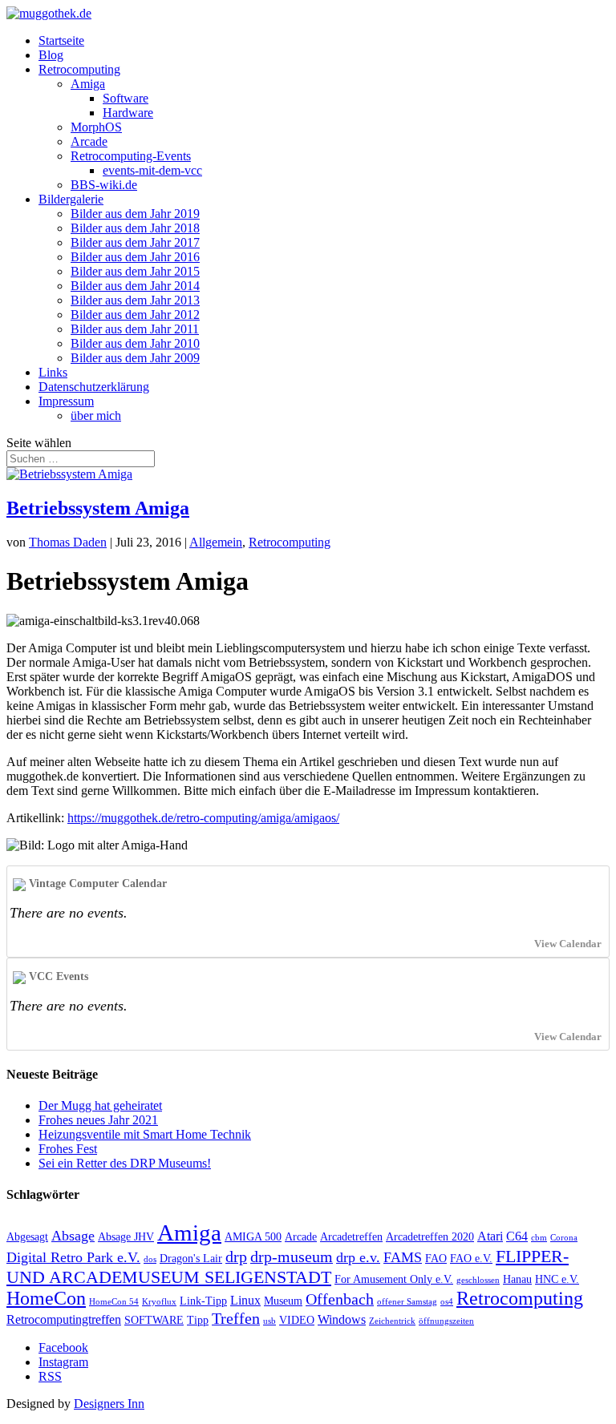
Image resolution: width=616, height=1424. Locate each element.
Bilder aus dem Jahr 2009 (135, 358)
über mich (96, 415)
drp (236, 1256)
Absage (73, 1236)
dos (150, 1259)
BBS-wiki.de (104, 185)
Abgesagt (27, 1237)
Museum (283, 1301)
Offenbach (340, 1299)
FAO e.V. (471, 1259)
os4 (446, 1301)
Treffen (236, 1318)
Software (125, 98)
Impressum (66, 401)
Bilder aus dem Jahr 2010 (135, 343)
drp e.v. (358, 1257)
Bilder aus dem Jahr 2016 (135, 257)
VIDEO (296, 1320)
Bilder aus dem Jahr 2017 (135, 242)
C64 (517, 1236)
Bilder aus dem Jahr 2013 (135, 300)
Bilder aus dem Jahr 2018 (135, 228)
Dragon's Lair (191, 1259)
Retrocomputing (79, 69)
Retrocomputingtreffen (63, 1319)
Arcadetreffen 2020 (430, 1237)
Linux (245, 1300)
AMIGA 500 (253, 1237)
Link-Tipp (203, 1301)
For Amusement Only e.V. (393, 1279)
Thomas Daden (68, 542)
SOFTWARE (154, 1320)
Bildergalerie (70, 199)
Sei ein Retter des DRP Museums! (124, 1163)
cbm (539, 1237)
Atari (490, 1236)
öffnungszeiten (446, 1321)
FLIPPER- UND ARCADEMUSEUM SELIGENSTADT (287, 1266)
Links (52, 372)
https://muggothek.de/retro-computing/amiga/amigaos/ (203, 818)
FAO (436, 1259)
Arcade (89, 141)
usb (269, 1321)
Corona (564, 1237)
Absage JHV (126, 1237)
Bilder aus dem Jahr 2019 (135, 213)
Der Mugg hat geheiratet (100, 1105)
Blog (50, 55)
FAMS (402, 1257)
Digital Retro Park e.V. (73, 1257)
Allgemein (215, 542)
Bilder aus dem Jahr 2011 (135, 329)
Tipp (198, 1320)
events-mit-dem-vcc (152, 170)
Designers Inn (109, 1403)
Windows (342, 1319)
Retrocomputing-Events (131, 156)
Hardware (128, 112)
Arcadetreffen (351, 1237)
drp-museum (291, 1256)
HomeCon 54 (114, 1301)
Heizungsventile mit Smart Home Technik (144, 1134)
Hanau (517, 1279)
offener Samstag (407, 1301)
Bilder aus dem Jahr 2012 (135, 314)
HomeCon (46, 1298)
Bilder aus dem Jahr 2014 (135, 285)
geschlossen (478, 1280)
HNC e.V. (557, 1279)
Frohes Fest (67, 1149)
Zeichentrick (392, 1321)
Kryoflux (159, 1301)
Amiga (88, 84)
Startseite (61, 40)
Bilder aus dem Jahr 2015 (135, 271)
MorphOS (96, 127)
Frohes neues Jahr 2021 (98, 1120)
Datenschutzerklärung (93, 386)
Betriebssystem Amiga (97, 508)
